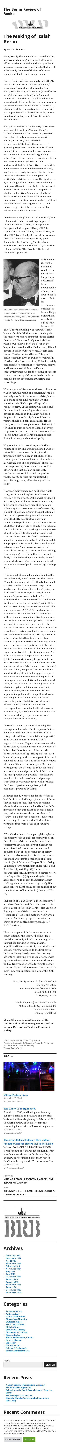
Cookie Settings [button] (12, 1439)
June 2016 (10, 1274)
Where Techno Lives (15, 1094)
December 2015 (13, 1276)
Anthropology (12, 1314)
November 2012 (13, 1284)
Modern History (13, 1335)
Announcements (14, 1311)
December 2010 (13, 1290)
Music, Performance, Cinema (20, 1337)
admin (37, 1040)
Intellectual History (13, 1045)
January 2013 (12, 1282)
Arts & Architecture (15, 1316)
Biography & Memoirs (23, 1043)
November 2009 (13, 1292)
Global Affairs (12, 1327)
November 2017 (13, 1269)
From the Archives (44, 1043)
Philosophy (29, 1045)
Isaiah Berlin (17, 1048)
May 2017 (10, 1271)
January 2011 (12, 1287)
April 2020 (11, 1261)
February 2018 (13, 1266)
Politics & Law (12, 1345)
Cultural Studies (14, 1322)
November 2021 (13, 1258)
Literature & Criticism (17, 1332)
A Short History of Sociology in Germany (25, 1385)
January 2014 (12, 1279)
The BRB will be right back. (19, 1108)
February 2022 (13, 1255)
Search (6, 1361)
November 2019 (13, 1263)
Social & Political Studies (17, 1351)
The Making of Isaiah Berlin (19, 1395)
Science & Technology (16, 1348)
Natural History (13, 1340)
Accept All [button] (29, 1439)
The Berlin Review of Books (22, 11)
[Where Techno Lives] (28, 1076)
